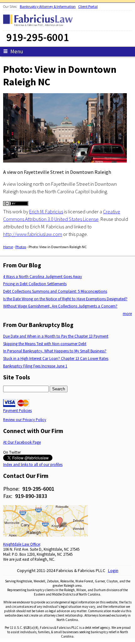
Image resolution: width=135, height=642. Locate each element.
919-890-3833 (31, 496)
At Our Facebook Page (22, 442)
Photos (20, 246)
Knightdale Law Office (21, 544)
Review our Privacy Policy (24, 419)
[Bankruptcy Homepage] (39, 26)
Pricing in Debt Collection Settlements (35, 283)
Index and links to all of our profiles (32, 464)
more (127, 313)
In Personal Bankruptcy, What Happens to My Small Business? (54, 350)
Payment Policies (17, 410)
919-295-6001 (38, 488)
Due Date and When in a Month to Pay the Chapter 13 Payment (55, 336)
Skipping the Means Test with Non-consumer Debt (44, 343)
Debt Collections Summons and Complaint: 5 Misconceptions (55, 291)
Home (8, 246)
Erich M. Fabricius (46, 211)
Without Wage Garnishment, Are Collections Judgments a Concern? (60, 305)
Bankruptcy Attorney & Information (48, 6)
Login (113, 570)
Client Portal (88, 6)
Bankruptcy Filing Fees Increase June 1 (35, 365)
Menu (16, 51)
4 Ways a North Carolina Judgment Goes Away (42, 276)
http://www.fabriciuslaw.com (32, 234)
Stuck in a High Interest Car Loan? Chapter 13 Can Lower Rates (55, 358)
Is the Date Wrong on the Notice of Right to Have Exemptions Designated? (65, 298)
